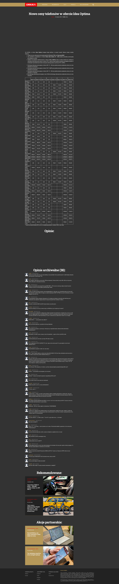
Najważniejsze (55, 4)
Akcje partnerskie (84, 4)
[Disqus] (49, 249)
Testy (65, 4)
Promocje (73, 4)
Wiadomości (44, 4)
